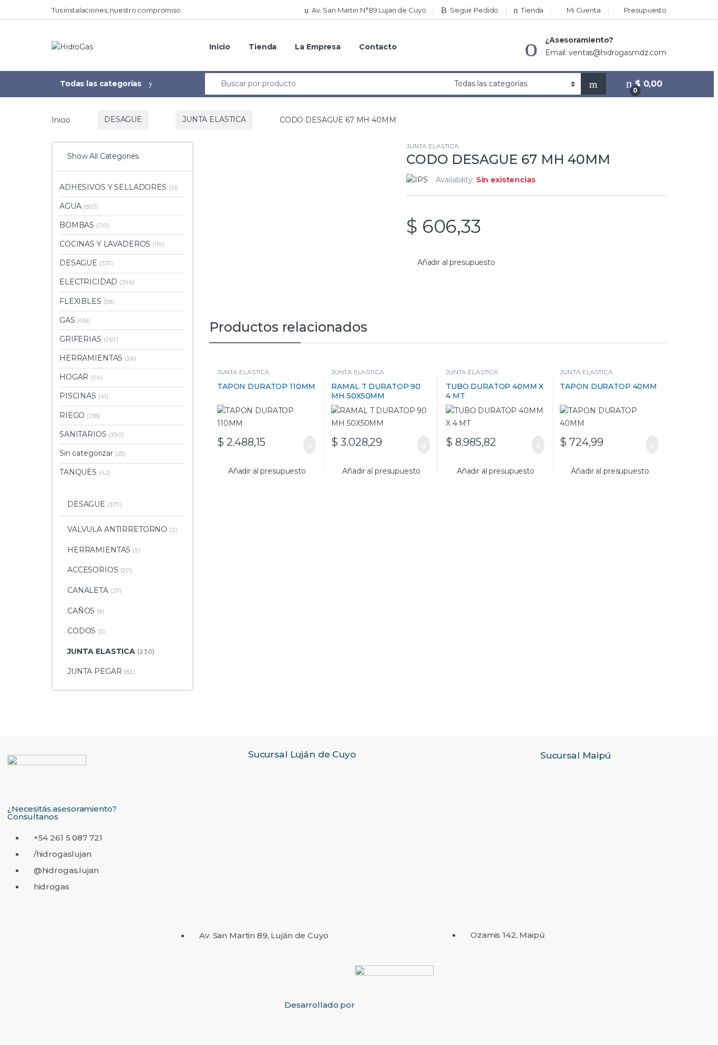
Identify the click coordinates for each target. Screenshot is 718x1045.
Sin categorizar (92, 453)
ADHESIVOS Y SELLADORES (118, 187)
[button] (450, 263)
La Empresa (318, 47)
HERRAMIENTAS (97, 358)
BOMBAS (83, 225)
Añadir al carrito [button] (304, 445)
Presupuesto (645, 10)
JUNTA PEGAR (101, 671)
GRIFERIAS (88, 339)
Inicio (219, 47)
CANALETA (94, 590)
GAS (74, 320)
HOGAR (80, 377)
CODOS (86, 631)
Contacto (378, 47)
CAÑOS (86, 611)
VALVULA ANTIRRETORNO (122, 529)
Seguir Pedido (474, 10)
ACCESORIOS (99, 570)
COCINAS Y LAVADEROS (112, 244)
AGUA (78, 206)
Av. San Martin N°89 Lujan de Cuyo (369, 10)
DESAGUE (123, 119)
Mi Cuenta (584, 10)
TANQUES (84, 472)
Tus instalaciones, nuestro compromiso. (117, 10)
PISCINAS (83, 396)
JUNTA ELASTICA (214, 119)
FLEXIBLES (87, 301)
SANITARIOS (91, 434)
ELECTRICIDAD (97, 281)
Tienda (532, 10)
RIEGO (79, 415)
